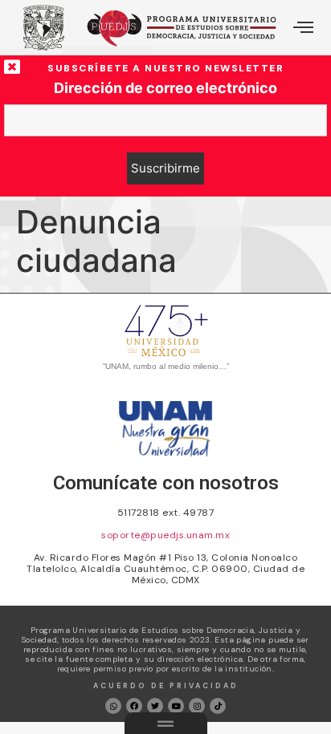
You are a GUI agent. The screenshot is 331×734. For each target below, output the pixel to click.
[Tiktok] (218, 706)
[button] (303, 28)
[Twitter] (155, 706)
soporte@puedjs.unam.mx (165, 535)
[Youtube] (176, 706)
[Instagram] (197, 706)
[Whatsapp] (113, 706)
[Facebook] (134, 706)
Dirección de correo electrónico (165, 88)
